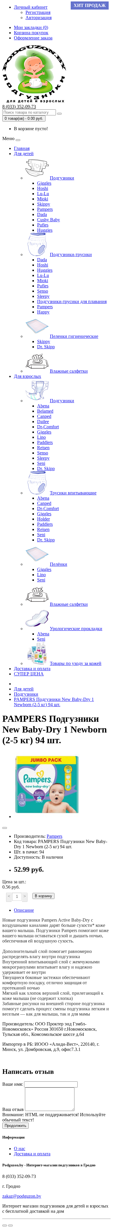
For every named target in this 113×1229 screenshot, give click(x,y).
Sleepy (43, 296)
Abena (43, 405)
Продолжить (15, 1125)
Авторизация (38, 17)
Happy (43, 311)
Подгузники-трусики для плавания (72, 301)
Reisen (43, 447)
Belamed (45, 411)
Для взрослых (27, 376)
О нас (19, 1148)
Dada (42, 214)
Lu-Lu (43, 193)
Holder (43, 518)
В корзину (43, 896)
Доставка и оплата (32, 668)
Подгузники (62, 177)
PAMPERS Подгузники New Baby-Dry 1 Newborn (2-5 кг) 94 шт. (54, 702)
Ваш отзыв (13, 1109)
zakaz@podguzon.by (21, 1196)
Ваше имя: (12, 1084)
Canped (44, 416)
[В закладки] (4, 828)
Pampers (45, 209)
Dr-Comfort (48, 426)
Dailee (43, 421)
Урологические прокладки (76, 628)
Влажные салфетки (69, 371)
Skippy (43, 204)
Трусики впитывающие (73, 492)
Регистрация (37, 12)
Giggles (44, 183)
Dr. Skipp (46, 346)
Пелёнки (58, 564)
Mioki (42, 198)
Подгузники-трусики (71, 254)
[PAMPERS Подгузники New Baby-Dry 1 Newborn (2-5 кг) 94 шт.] (47, 816)
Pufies (42, 224)
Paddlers (45, 442)
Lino (41, 437)
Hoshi (42, 188)
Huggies (44, 230)
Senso (42, 291)
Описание (24, 910)
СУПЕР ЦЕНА (29, 673)
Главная (22, 148)
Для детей (24, 153)
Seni (41, 463)
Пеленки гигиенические (74, 336)
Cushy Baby (48, 219)
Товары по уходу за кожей (75, 663)
